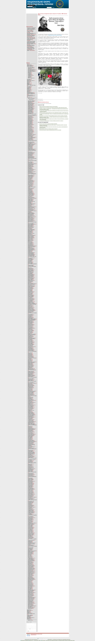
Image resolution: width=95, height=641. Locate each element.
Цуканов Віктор (30, 563)
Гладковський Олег (30, 188)
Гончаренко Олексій (31, 194)
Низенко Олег (30, 404)
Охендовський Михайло (31, 421)
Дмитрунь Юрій (30, 230)
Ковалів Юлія (30, 294)
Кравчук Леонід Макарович (31, 319)
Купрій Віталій (30, 328)
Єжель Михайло (30, 242)
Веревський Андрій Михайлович (30, 165)
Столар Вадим (30, 514)
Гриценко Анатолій (30, 207)
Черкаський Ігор (30, 567)
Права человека (29, 610)
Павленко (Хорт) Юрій (31, 423)
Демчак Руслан (30, 218)
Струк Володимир (30, 516)
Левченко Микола (30, 340)
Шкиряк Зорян (30, 587)
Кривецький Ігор (30, 320)
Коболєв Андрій (30, 293)
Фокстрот (28, 618)
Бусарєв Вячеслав (30, 156)
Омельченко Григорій (31, 414)
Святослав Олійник (30, 488)
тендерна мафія (29, 615)
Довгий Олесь (30, 232)
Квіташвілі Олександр (31, 277)
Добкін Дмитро (30, 231)
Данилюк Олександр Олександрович (31, 214)
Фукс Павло (29, 555)
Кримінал (28, 88)
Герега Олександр (30, 183)
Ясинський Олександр (31, 607)
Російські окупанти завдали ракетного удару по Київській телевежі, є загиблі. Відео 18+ (53, 112)
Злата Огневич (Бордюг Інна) (32, 256)
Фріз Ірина (29, 554)
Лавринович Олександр (31, 334)
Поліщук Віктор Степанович (32, 441)
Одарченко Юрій (30, 412)
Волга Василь (30, 172)
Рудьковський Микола (31, 481)
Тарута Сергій (30, 521)
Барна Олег (29, 125)
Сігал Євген (29, 497)
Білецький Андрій (30, 133)
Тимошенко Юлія (30, 527)
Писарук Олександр (31, 435)
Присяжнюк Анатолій (31, 452)
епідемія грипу (29, 84)
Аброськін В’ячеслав (31, 101)
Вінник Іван (29, 167)
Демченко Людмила (30, 219)
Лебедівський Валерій (31, 338)
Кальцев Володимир (31, 269)
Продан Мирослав (30, 456)
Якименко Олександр (31, 598)
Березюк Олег (30, 132)
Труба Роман (30, 536)
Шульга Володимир (30, 590)
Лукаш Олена (30, 352)
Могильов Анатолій (30, 387)
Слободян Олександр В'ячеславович (31, 501)
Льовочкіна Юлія (30, 356)
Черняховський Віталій (31, 571)
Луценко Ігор (30, 353)
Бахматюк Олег (30, 127)
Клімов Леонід (30, 289)
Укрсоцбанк (29, 76)
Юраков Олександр (30, 595)
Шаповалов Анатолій (31, 578)
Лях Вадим (29, 358)
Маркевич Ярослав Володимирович (30, 367)
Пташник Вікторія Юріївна (31, 459)
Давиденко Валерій (30, 212)
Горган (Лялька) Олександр (32, 198)
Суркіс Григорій (30, 518)
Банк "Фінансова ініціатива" (32, 69)
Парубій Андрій (30, 430)
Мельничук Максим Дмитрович (32, 377)
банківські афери (29, 66)
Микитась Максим (30, 380)
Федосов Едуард (30, 552)
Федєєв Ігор (29, 550)
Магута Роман (30, 360)
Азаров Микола (30, 104)
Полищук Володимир (31, 440)
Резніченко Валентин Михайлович (31, 467)
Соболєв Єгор (30, 506)
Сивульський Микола (31, 494)
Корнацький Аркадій (30, 307)
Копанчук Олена (30, 305)
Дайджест (28, 83)
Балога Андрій (30, 121)
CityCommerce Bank (31, 67)
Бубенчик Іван (30, 154)
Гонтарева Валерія (30, 193)
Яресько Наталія (30, 605)
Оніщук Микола (30, 418)
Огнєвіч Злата (30, 411)
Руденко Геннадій (30, 479)
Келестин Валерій (30, 278)
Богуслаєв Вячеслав (31, 142)
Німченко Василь (30, 405)
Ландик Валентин (30, 336)
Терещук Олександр (31, 524)
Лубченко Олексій (30, 350)
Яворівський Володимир (31, 597)
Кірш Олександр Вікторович (32, 283)
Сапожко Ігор (30, 487)
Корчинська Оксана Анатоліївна (30, 312)
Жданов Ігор (29, 247)
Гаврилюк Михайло (30, 176)
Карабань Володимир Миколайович (31, 271)
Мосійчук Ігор (30, 390)
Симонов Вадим (30, 495)
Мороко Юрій (30, 389)
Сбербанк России (30, 75)
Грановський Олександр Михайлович (31, 202)
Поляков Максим (30, 443)
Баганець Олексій (30, 117)
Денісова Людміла (30, 224)
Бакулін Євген (30, 119)
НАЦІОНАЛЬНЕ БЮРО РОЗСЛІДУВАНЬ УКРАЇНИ (40, 3)
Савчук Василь (30, 485)
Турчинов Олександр (31, 540)
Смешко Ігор (30, 503)
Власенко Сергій (30, 170)
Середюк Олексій (30, 492)
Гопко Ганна (29, 196)
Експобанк (29, 73)
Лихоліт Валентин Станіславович (30, 345)
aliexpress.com (30, 620)
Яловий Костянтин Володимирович (30, 601)
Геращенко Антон (30, 182)
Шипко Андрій (30, 586)
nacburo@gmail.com (33, 634)
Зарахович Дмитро (30, 253)
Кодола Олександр (30, 295)
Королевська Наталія (31, 309)
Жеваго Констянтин (30, 248)
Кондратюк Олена (30, 302)
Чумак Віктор (30, 576)
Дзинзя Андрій (30, 228)
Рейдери (28, 612)
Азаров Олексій (30, 105)
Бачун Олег (29, 128)
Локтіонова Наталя (30, 349)
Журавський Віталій (30, 249)
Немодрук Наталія (30, 403)
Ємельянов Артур (30, 243)
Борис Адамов (30, 147)
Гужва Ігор (29, 211)
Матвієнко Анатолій (30, 371)
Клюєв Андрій (30, 290)
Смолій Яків (29, 504)
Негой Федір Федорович (31, 402)
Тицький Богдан (30, 530)
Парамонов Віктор (30, 428)
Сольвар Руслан (30, 508)
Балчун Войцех (30, 122)
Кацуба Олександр (30, 276)
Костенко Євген (30, 314)
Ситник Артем (30, 496)
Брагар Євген (30, 151)
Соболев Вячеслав (30, 505)
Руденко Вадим (30, 478)
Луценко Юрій (30, 354)
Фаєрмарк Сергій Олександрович (30, 548)
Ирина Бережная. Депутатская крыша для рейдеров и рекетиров (31, 34)
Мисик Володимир (30, 382)
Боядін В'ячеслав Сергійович (32, 150)
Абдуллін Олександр (31, 98)
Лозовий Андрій (30, 348)
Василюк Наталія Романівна (32, 163)
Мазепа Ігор (29, 361)
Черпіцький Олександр (31, 572)
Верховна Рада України (30, 80)
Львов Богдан (30, 355)
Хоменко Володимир (31, 559)
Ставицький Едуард (30, 509)
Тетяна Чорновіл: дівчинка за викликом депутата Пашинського (31, 39)
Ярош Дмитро (30, 606)
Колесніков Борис (30, 299)
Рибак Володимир (30, 469)
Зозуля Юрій (30, 258)
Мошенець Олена (30, 393)
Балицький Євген (30, 120)
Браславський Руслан (31, 152)
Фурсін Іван (29, 556)
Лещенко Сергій (30, 342)
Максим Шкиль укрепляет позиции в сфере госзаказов (48, 128)
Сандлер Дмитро (30, 486)
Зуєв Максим (30, 260)
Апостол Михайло (30, 109)
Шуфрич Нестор (30, 591)
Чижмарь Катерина (30, 573)
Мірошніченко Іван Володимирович (30, 386)
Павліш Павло (30, 426)
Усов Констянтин (30, 545)
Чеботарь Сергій (30, 564)
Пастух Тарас (30, 432)
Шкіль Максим (30, 588)
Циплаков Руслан (30, 562)
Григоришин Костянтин (31, 203)
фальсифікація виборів (30, 617)
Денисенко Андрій (30, 223)
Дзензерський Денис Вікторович (31, 227)
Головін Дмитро (30, 191)
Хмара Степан (30, 557)
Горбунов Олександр (31, 197)
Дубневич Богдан (30, 236)
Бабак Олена (30, 116)
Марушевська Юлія (30, 369)
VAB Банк (29, 68)
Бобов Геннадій (30, 136)
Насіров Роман (30, 401)
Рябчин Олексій (30, 482)
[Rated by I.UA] (39, 639)
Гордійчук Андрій (30, 200)
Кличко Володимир (30, 288)
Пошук (53, 7)
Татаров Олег (30, 522)
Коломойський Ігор (30, 301)
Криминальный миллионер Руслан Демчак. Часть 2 (31, 45)
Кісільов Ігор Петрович (31, 284)
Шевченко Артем (30, 583)
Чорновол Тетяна (30, 575)
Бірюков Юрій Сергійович (31, 134)
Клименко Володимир (31, 285)
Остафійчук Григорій (31, 419)
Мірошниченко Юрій (31, 385)
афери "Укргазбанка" (30, 65)
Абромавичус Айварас (31, 100)
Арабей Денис (30, 110)
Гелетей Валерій (30, 180)
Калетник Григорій (30, 268)
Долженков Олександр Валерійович (31, 233)
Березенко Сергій (30, 131)
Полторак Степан (30, 442)
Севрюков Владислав (31, 489)
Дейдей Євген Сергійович (31, 216)
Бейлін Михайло (30, 129)
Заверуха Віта (30, 250)
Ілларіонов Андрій (30, 265)
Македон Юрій (30, 363)
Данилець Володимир (31, 213)
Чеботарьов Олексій (31, 565)
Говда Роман (30, 190)
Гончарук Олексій (30, 195)
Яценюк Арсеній (30, 608)
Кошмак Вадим (30, 318)
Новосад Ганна (30, 407)
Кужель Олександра (31, 324)
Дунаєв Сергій (30, 239)
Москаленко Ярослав (31, 391)
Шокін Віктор (29, 589)
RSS (35, 7)
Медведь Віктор (30, 374)
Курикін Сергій (30, 329)
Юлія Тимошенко (30, 594)
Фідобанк (29, 77)
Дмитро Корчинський (31, 229)
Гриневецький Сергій (31, 204)
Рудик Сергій (30, 480)
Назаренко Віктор (30, 399)
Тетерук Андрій (30, 525)
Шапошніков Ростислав (31, 579)
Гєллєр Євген (30, 185)
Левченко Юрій (30, 341)
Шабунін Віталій (30, 577)
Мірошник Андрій (30, 384)
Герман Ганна (30, 184)
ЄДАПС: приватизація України (31, 85)
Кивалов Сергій (30, 279)
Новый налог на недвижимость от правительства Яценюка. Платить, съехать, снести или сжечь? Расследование (31, 29)
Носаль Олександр (30, 408)
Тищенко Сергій (30, 532)
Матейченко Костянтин (31, 372)
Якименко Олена (30, 599)
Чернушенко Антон (30, 569)
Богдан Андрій (30, 138)
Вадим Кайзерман (30, 157)
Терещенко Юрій (30, 523)
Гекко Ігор (29, 179)
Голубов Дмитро (30, 192)
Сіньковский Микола (31, 498)
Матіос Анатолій (30, 373)
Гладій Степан (30, 186)
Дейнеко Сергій (30, 217)
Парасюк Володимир (31, 429)
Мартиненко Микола (31, 368)
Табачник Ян (30, 520)
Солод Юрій (29, 507)
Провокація (28, 611)
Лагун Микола (30, 335)
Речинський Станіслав (31, 468)
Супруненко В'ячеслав (31, 517)
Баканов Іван (30, 118)
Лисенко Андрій (30, 343)
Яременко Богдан (30, 604)
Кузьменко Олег (30, 325)
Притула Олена (30, 455)
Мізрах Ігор (29, 383)
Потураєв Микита (30, 451)
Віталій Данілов (30, 168)
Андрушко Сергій (30, 108)
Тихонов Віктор (30, 529)
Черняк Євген (30, 570)
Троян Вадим (30, 535)
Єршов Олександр (30, 244)
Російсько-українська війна (31, 613)
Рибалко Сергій (30, 471)
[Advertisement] (47, 10)
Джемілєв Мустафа (30, 226)
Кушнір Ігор (29, 333)
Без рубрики (29, 79)
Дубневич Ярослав (30, 237)
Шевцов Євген (30, 582)
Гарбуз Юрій (29, 178)
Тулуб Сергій (30, 538)
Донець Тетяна (30, 234)
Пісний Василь (30, 438)
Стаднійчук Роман (30, 510)
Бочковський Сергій (30, 149)
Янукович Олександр (31, 603)
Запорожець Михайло (31, 252)
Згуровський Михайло (31, 254)
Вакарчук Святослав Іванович (32, 158)
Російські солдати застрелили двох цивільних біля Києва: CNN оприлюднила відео (53, 107)
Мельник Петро (30, 376)
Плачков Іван (30, 439)
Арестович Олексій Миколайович (30, 113)
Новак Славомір (30, 406)
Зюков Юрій (29, 261)
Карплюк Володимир (31, 274)
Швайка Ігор (29, 581)
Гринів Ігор (29, 205)
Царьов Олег (30, 561)
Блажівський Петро (30, 135)
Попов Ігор (29, 447)
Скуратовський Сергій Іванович (32, 499)
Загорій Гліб (29, 251)
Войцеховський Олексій (31, 171)
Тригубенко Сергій (30, 534)
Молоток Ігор (30, 388)
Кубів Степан (30, 323)
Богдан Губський (30, 139)
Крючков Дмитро (30, 322)
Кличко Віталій (30, 287)
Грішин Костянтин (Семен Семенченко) (31, 208)
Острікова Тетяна (30, 420)
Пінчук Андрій (30, 437)
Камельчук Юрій (30, 270)
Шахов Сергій (30, 580)
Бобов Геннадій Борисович (31, 137)
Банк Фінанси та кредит (31, 71)
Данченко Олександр (31, 215)
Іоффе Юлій (29, 267)
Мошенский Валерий (31, 394)
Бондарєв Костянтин (31, 144)
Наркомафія (29, 91)
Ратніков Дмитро (30, 465)
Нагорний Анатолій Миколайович (30, 398)
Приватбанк (29, 74)
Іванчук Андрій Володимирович (32, 263)
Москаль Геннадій (30, 392)
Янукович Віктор (30, 602)
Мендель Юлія (30, 379)
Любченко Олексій (30, 357)
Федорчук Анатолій (30, 551)
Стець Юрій (29, 513)
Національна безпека (30, 92)
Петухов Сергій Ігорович (31, 434)
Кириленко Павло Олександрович (30, 281)
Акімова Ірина (30, 106)
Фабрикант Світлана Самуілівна (32, 546)
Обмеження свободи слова (31, 93)
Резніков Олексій (30, 466)
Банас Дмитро (30, 123)
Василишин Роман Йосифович (32, 160)
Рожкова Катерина (30, 473)
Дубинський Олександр (31, 235)
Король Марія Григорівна (31, 310)
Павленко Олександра (31, 424)
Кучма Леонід (30, 332)
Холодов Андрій (30, 558)
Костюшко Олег (30, 315)
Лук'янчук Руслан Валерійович (32, 351)
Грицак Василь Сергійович (31, 206)
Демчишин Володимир (31, 220)
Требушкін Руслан (30, 533)
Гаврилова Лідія (30, 175)
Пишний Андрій (30, 436)
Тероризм (28, 616)
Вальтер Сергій (30, 159)
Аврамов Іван (30, 102)
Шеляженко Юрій (30, 584)
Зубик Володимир (30, 259)
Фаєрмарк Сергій (30, 547)
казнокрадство (29, 86)
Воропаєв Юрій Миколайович (32, 173)
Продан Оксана (30, 457)
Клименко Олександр (31, 286)
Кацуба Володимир (30, 275)
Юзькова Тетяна (30, 593)
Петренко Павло (30, 433)
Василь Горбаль (30, 162)
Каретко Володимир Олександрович (30, 272)
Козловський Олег (30, 298)
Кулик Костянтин (30, 326)
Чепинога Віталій (30, 566)
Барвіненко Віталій (30, 124)
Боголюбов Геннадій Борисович (32, 140)
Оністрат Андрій (30, 417)
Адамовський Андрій (31, 103)
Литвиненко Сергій (30, 344)
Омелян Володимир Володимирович (31, 416)
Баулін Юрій (29, 126)
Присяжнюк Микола (30, 453)
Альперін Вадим (30, 107)
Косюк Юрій (29, 316)
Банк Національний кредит (31, 70)
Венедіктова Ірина (30, 164)
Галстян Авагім (30, 177)
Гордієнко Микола (30, 199)
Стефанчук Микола (30, 512)
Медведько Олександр (31, 375)
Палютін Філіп (30, 427)
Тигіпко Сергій (30, 526)
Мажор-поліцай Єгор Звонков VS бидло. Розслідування (48, 106)
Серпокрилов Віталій (31, 493)
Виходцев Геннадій (30, 166)
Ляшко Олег (29, 359)
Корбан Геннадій (30, 306)
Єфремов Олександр (31, 246)
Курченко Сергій (30, 330)
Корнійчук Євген (30, 308)
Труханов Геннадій (30, 537)
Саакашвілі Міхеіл (30, 483)
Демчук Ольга (30, 221)
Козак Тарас (29, 297)
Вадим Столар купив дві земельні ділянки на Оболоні (48, 123)
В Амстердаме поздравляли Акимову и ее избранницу (31, 35)
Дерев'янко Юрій (30, 225)
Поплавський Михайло (31, 446)
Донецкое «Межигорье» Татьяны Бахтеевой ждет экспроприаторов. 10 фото (31, 48)
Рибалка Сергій (30, 470)
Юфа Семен (29, 596)
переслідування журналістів (31, 95)
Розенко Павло (30, 475)
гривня (28, 82)
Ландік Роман (30, 337)
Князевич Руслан (30, 292)
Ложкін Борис (30, 347)
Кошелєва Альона (30, 317)
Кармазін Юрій (30, 273)
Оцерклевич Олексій (31, 422)
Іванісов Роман (30, 262)
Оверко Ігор (29, 409)
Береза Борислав (30, 130)
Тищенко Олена (30, 531)
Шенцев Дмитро (30, 585)
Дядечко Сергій (30, 240)
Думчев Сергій (30, 238)
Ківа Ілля (29, 282)
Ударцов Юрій (30, 541)
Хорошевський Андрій (31, 560)
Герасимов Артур (30, 181)
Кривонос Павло (30, 321)
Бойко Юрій (29, 143)
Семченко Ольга (30, 491)
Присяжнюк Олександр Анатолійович (31, 454)
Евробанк (29, 72)
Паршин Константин (31, 431)
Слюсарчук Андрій (30, 502)
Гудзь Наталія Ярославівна (32, 210)
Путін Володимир (30, 460)
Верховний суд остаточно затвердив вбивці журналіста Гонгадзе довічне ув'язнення (53, 115)
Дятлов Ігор (29, 241)
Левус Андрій (30, 339)
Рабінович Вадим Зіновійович (32, 462)
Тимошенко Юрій (30, 528)
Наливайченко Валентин (31, 400)
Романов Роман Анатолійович (32, 476)
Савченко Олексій (30, 484)
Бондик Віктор (30, 146)
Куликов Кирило (30, 327)
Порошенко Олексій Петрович (32, 448)
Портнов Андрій (30, 450)
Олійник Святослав (30, 413)
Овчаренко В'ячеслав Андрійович (31, 410)
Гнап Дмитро (30, 189)
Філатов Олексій (30, 553)
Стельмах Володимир (31, 511)
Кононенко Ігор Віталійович (31, 303)
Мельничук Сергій (30, 378)
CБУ (27, 64)
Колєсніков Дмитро (30, 300)
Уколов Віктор (30, 542)
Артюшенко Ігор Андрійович (32, 115)
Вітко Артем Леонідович (31, 169)
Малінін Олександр (30, 365)
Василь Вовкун (30, 161)
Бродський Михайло (31, 153)
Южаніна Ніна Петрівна (31, 592)
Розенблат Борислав (31, 474)
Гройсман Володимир (31, 209)
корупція (28, 87)
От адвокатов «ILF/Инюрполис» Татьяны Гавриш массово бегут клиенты (51, 120)
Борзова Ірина (31, 99)
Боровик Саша (30, 148)
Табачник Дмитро (30, 519)
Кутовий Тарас (30, 331)
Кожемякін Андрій (30, 296)
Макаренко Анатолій (31, 362)
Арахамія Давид (30, 111)
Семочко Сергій (30, 490)
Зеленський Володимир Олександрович (31, 255)
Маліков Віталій (30, 364)
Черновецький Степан (31, 568)
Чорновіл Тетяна (30, 574)
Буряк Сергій (30, 155)
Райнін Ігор (29, 464)
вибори (28, 81)
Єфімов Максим (30, 245)
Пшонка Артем (30, 461)
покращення (29, 609)
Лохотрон (28, 89)
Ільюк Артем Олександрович (32, 266)
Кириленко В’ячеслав (31, 280)
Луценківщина (29, 90)
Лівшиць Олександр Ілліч (31, 346)
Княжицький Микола (31, 291)
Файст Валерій (30, 549)
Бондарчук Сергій (30, 145)
